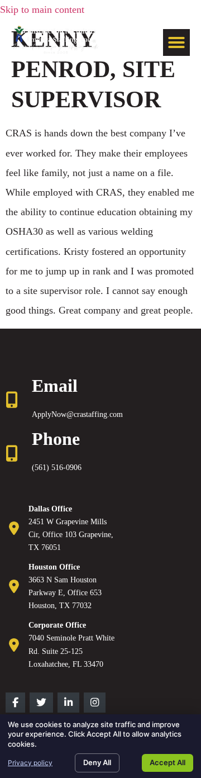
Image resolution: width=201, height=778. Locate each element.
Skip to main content (42, 9)
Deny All (97, 762)
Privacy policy (30, 762)
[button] (176, 42)
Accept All (167, 762)
